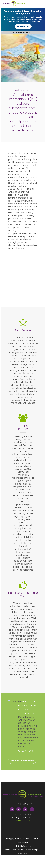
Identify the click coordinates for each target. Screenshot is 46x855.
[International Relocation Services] (23, 794)
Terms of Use (17, 850)
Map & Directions (23, 820)
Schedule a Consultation (22, 760)
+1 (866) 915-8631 (23, 803)
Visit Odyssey (23, 26)
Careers (7, 850)
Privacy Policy (30, 850)
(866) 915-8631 (25, 750)
